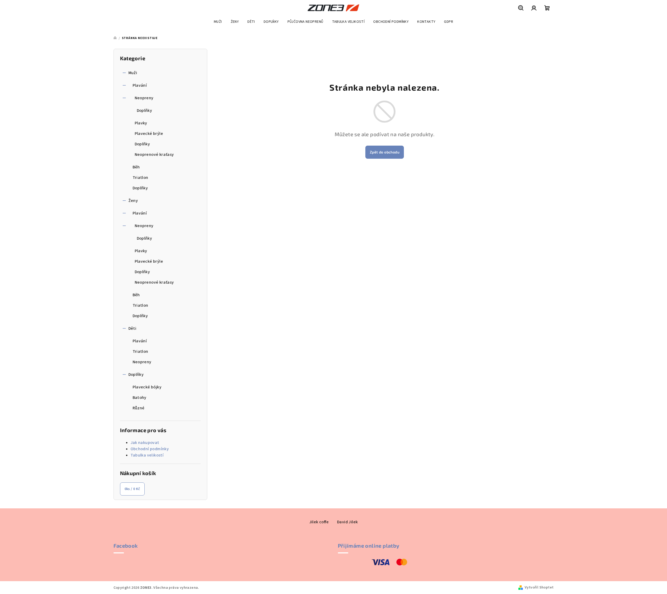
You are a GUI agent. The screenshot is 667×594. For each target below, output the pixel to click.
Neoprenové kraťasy (154, 154)
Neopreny (144, 98)
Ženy (133, 201)
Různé (139, 408)
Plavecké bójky (147, 387)
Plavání (140, 85)
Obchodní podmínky (150, 449)
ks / (132, 489)
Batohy (140, 397)
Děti (132, 328)
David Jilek (347, 522)
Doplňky (144, 110)
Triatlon (140, 177)
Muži (132, 73)
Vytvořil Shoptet (539, 587)
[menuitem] (218, 22)
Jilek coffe (319, 522)
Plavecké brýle (149, 133)
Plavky (141, 123)
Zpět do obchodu (384, 152)
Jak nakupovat (145, 443)
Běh (136, 167)
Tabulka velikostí (147, 455)
